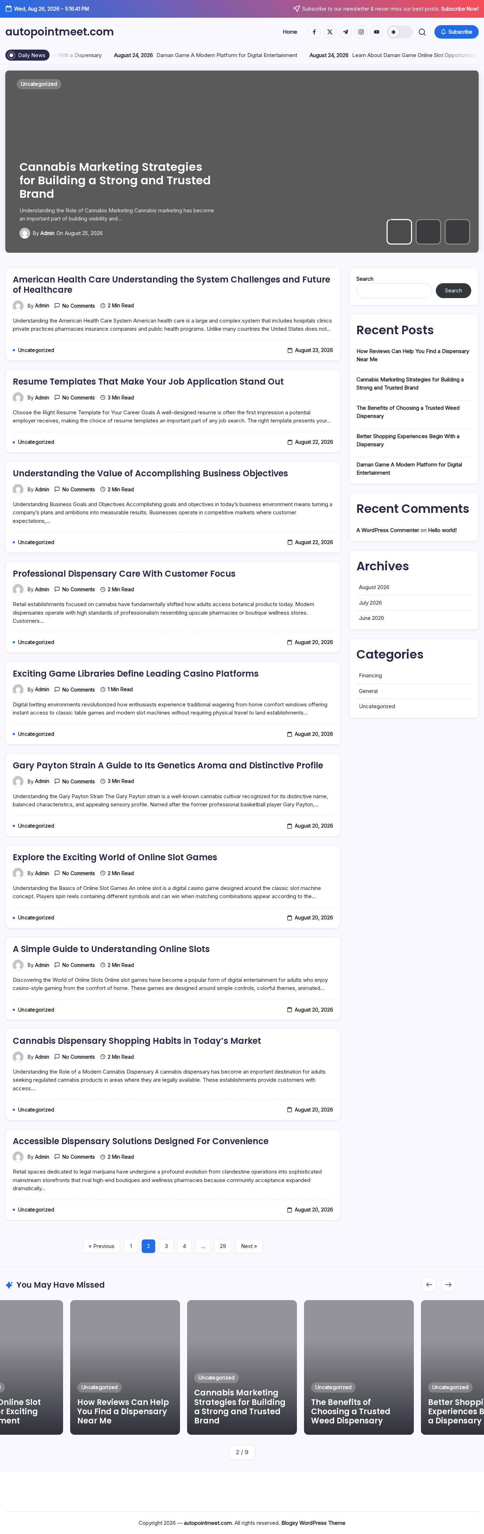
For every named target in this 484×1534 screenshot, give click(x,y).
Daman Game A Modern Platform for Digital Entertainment (113, 55)
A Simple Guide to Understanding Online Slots (111, 949)
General (368, 691)
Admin (47, 233)
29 (223, 1246)
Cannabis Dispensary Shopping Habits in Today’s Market (137, 1041)
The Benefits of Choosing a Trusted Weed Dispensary (96, 187)
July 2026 (370, 602)
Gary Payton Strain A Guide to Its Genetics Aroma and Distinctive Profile (168, 765)
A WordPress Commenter (387, 530)
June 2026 (371, 618)
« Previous (101, 1246)
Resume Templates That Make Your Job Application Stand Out (148, 381)
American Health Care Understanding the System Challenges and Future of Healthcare (171, 285)
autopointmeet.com (59, 31)
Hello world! (442, 530)
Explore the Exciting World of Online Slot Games (115, 857)
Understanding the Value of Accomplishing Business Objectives (150, 473)
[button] (400, 32)
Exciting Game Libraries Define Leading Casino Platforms (136, 673)
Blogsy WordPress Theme (313, 1522)
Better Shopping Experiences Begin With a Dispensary (358, 1412)
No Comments (78, 306)
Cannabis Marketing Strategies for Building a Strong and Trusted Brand (123, 1406)
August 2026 (374, 587)
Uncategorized (377, 706)
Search (364, 278)
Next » (249, 1246)
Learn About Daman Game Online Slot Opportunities (301, 55)
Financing (370, 675)
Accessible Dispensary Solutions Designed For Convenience (141, 1141)
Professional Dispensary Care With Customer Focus (124, 574)
